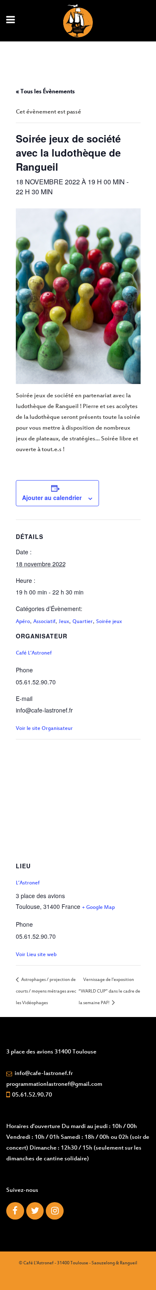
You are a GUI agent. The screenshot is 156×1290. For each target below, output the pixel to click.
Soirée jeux (109, 622)
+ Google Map (98, 908)
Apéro (23, 622)
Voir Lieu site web (36, 955)
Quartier (82, 622)
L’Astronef (28, 883)
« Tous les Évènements (45, 91)
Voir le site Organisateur (44, 729)
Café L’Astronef (34, 653)
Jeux (64, 622)
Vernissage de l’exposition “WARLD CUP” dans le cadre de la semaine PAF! (109, 991)
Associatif (44, 622)
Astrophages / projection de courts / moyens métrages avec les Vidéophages (46, 991)
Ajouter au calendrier (52, 497)
